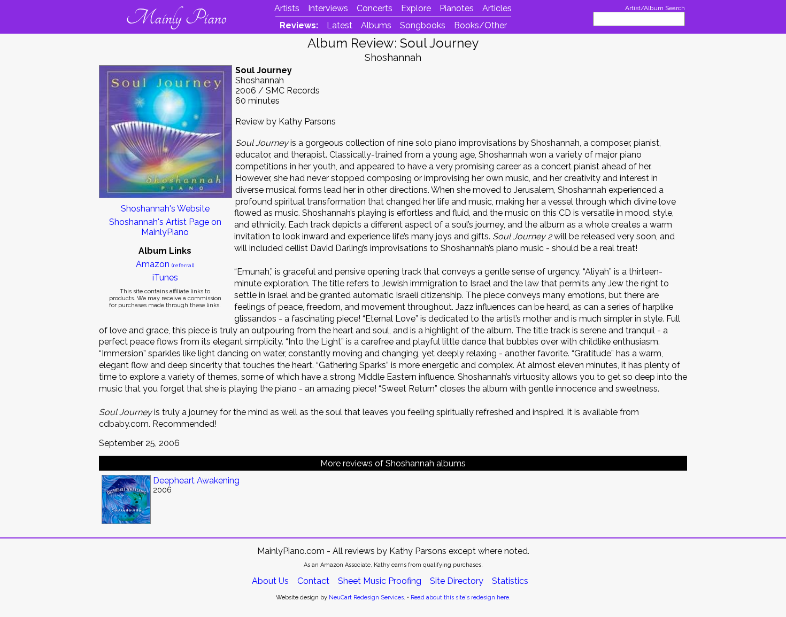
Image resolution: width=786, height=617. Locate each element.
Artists (286, 8)
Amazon (165, 264)
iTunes (165, 277)
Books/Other (480, 25)
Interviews (328, 8)
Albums (376, 25)
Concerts (374, 8)
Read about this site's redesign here (460, 597)
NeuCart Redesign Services (366, 597)
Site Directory (456, 581)
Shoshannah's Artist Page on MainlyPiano (165, 227)
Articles (497, 8)
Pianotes (457, 8)
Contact (313, 581)
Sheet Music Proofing (379, 581)
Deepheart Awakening (196, 480)
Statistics (510, 581)
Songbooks (422, 25)
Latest (339, 25)
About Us (270, 581)
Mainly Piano (176, 17)
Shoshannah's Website (165, 209)
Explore (416, 8)
